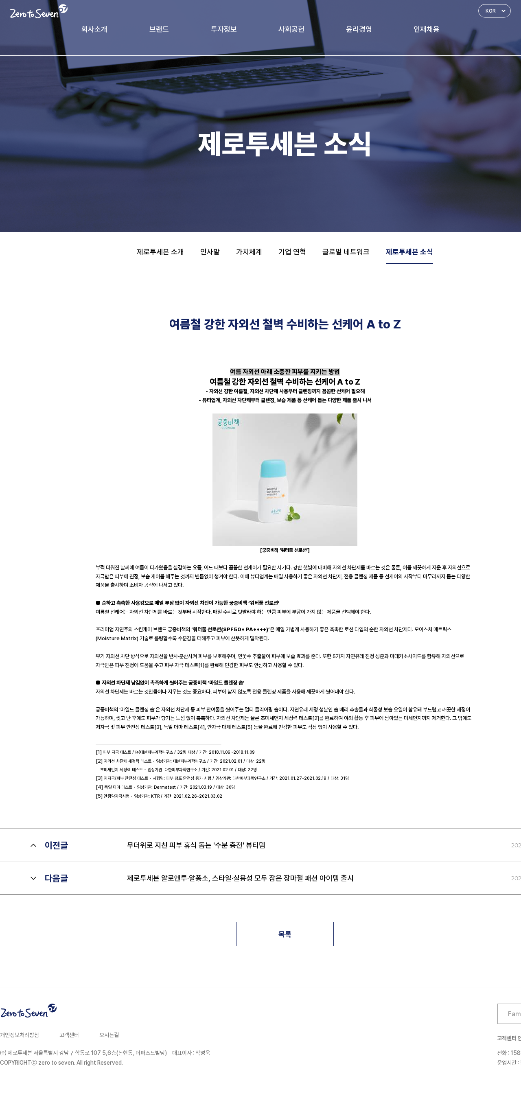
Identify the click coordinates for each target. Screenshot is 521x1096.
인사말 (210, 251)
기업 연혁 (292, 251)
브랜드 (159, 29)
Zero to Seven (39, 11)
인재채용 (427, 29)
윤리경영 (359, 29)
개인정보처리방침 (19, 1035)
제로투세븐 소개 (160, 251)
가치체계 (249, 251)
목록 (284, 934)
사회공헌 (291, 29)
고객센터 (69, 1035)
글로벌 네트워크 (346, 251)
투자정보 (224, 29)
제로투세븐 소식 (409, 251)
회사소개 (94, 29)
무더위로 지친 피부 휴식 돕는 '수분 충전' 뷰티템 (196, 845)
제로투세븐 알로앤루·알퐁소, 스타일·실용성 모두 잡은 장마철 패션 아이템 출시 (240, 878)
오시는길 (109, 1035)
